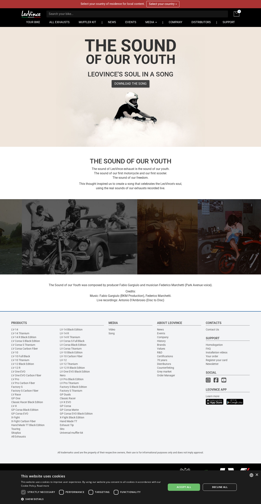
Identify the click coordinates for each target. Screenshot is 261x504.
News (160, 329)
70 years (162, 360)
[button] (91, 499)
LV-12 (63, 360)
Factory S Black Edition (73, 386)
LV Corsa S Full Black (72, 340)
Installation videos (216, 352)
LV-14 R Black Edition (23, 337)
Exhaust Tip (67, 425)
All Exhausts (18, 436)
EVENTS (130, 22)
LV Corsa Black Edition (73, 344)
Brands (161, 344)
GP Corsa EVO (19, 413)
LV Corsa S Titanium (23, 344)
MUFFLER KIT (87, 22)
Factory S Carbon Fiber (24, 390)
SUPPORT (229, 22)
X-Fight (15, 417)
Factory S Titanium (71, 390)
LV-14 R (64, 333)
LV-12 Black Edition (22, 363)
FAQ (208, 348)
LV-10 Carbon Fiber (71, 356)
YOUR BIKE (33, 22)
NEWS (112, 22)
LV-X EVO (65, 402)
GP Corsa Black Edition (24, 409)
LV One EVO (18, 371)
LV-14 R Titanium (70, 337)
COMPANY (175, 22)
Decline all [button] (220, 487)
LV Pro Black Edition (71, 379)
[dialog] (130, 487)
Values (161, 348)
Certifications (165, 356)
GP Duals (65, 394)
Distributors (164, 363)
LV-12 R (15, 367)
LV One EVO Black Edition (75, 371)
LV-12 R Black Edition (72, 367)
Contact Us (212, 329)
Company (163, 337)
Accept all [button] (184, 487)
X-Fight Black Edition (72, 417)
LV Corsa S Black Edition (25, 340)
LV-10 (14, 352)
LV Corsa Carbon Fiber (24, 348)
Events (161, 333)
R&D (159, 352)
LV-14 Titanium (20, 333)
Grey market (164, 371)
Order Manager (166, 375)
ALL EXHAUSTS (59, 22)
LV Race (16, 394)
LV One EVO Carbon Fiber (26, 375)
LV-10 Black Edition (71, 352)
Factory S (17, 386)
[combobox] (251, 475)
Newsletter (212, 363)
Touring (15, 428)
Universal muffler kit (71, 432)
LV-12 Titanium (69, 363)
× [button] (256, 474)
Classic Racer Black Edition (27, 402)
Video (112, 329)
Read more (43, 485)
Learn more (212, 396)
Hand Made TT (68, 421)
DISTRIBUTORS (201, 22)
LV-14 (14, 329)
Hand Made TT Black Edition (28, 425)
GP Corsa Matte (69, 409)
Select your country (162, 4)
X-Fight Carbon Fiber (23, 421)
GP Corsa (65, 405)
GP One (15, 398)
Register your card (216, 360)
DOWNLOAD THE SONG (130, 83)
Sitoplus (16, 432)
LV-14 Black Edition (71, 329)
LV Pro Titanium (69, 383)
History (161, 340)
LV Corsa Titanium (71, 348)
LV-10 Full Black (20, 356)
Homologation (214, 344)
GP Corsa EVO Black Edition (76, 413)
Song (112, 333)
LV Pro (15, 379)
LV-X (14, 405)
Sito (62, 428)
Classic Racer (68, 398)
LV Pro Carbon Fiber (23, 383)
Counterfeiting (165, 367)
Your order (212, 356)
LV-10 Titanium (20, 360)
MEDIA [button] (150, 22)
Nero (63, 375)
